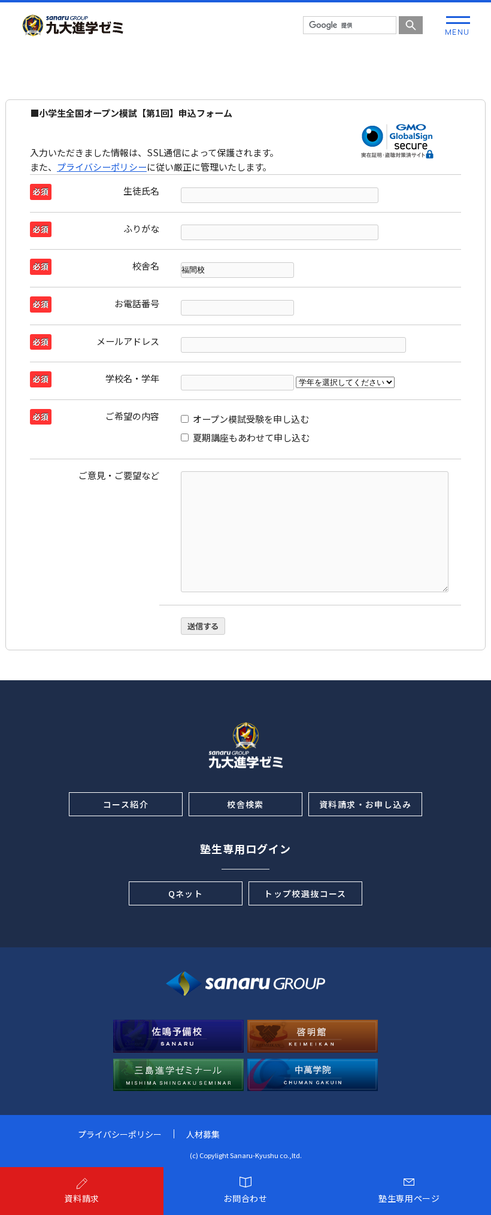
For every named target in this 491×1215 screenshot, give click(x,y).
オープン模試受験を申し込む (251, 419)
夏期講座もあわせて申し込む (251, 437)
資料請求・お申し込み (365, 804)
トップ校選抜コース (305, 893)
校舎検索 (245, 804)
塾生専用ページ (409, 1198)
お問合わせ (245, 1198)
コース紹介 (125, 804)
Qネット (186, 893)
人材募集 (203, 1134)
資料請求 (81, 1198)
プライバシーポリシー (102, 166)
